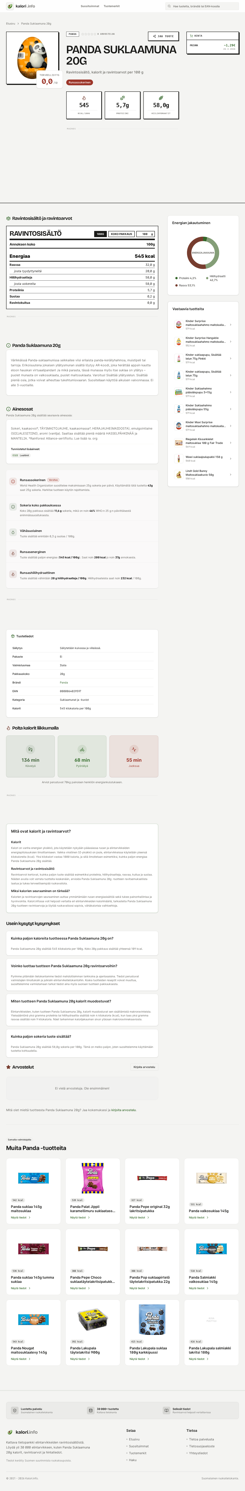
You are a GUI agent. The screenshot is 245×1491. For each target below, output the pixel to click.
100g (100, 234)
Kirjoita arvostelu (144, 1067)
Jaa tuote (166, 36)
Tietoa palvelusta (201, 1439)
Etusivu (10, 23)
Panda (64, 682)
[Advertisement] (122, 158)
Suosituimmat (90, 6)
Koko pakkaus (121, 234)
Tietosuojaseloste (202, 1446)
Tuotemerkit (112, 6)
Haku (132, 1460)
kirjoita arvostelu (123, 1110)
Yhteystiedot (198, 1453)
